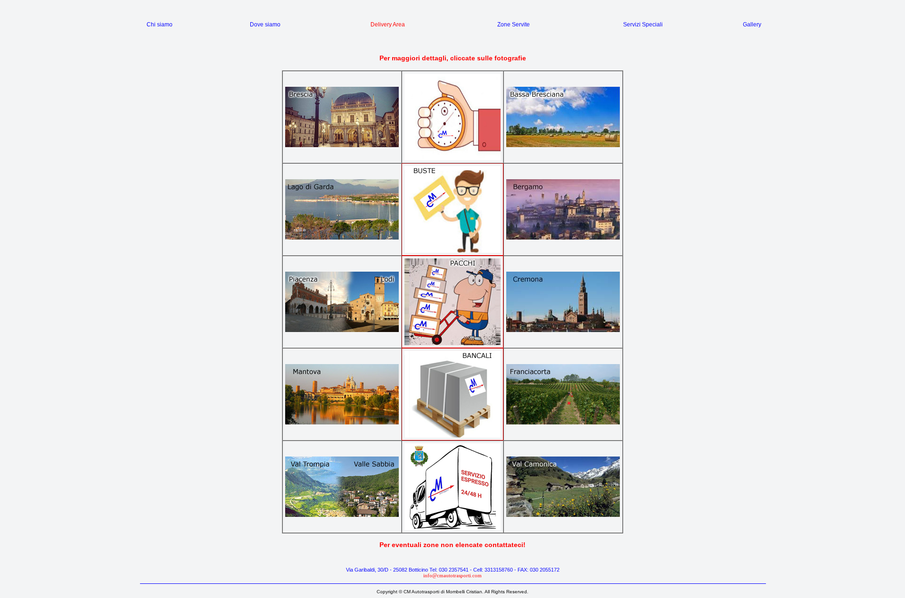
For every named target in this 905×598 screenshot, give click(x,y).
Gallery (752, 24)
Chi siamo (160, 24)
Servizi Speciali (643, 24)
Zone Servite (513, 24)
